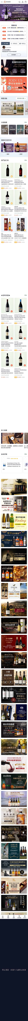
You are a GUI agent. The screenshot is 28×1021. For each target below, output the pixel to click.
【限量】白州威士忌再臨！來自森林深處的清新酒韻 (15, 38)
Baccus (7, 1)
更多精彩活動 (21, 107)
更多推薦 (13, 64)
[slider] (14, 468)
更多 (25, 131)
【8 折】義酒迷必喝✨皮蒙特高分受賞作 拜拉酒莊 (15, 27)
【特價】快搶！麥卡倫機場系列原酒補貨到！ (15, 35)
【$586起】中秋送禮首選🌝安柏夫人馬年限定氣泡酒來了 (15, 31)
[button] (1, 13)
